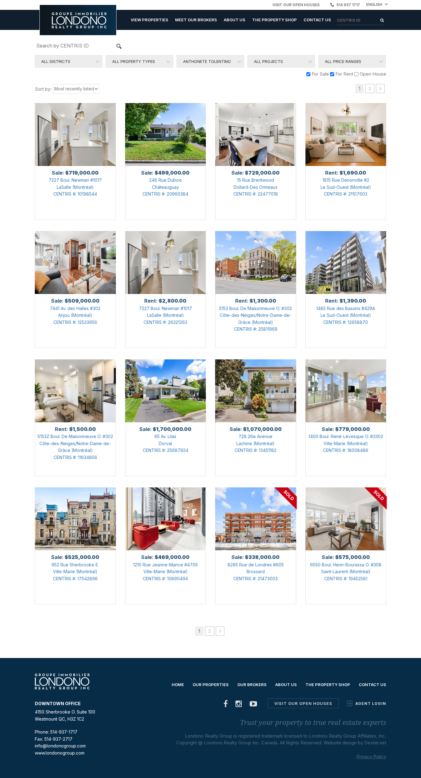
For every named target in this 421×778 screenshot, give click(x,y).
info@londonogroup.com (60, 745)
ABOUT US (234, 19)
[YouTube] (253, 705)
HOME (178, 684)
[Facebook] (225, 705)
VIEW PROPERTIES (149, 19)
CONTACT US (317, 19)
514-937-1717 (63, 732)
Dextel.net (375, 743)
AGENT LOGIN (370, 703)
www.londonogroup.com (59, 752)
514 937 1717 (348, 4)
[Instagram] (238, 705)
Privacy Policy (371, 756)
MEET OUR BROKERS (196, 19)
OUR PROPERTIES (211, 684)
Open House (372, 74)
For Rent (343, 74)
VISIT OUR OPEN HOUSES (296, 4)
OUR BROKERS (252, 684)
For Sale (319, 74)
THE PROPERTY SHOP (274, 19)
